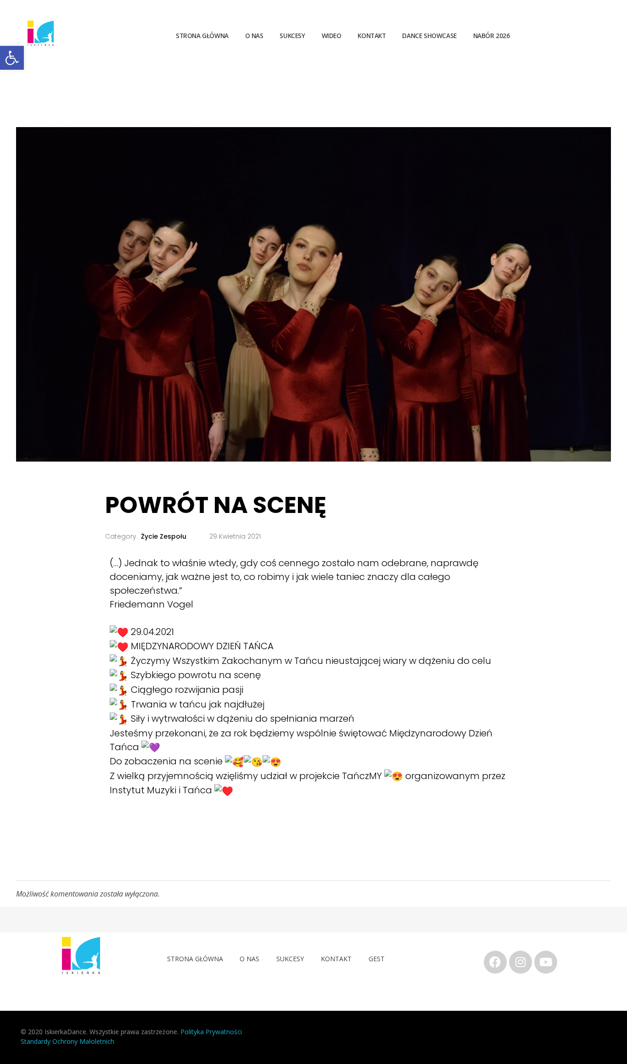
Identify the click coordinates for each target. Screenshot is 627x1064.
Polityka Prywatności (212, 1031)
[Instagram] (520, 962)
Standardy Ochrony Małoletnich (67, 1041)
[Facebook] (495, 962)
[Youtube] (545, 962)
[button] (12, 58)
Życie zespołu (163, 536)
